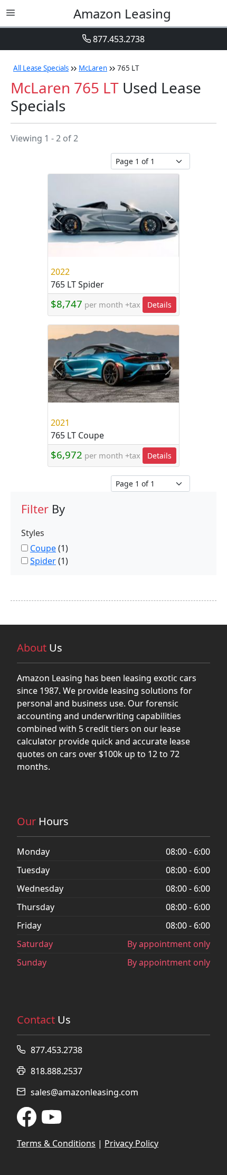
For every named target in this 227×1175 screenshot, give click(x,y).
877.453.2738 (118, 39)
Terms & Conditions (56, 1143)
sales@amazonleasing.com (84, 1092)
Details (159, 305)
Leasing (122, 13)
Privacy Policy (131, 1143)
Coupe (43, 548)
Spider (43, 561)
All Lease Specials (41, 68)
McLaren (93, 68)
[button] (58, 217)
